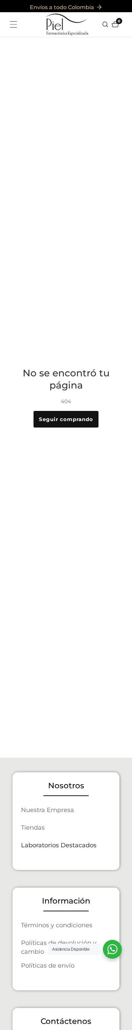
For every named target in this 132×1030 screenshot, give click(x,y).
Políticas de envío (47, 965)
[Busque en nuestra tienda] (106, 24)
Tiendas (33, 827)
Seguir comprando (66, 419)
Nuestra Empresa (47, 809)
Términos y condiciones (56, 925)
